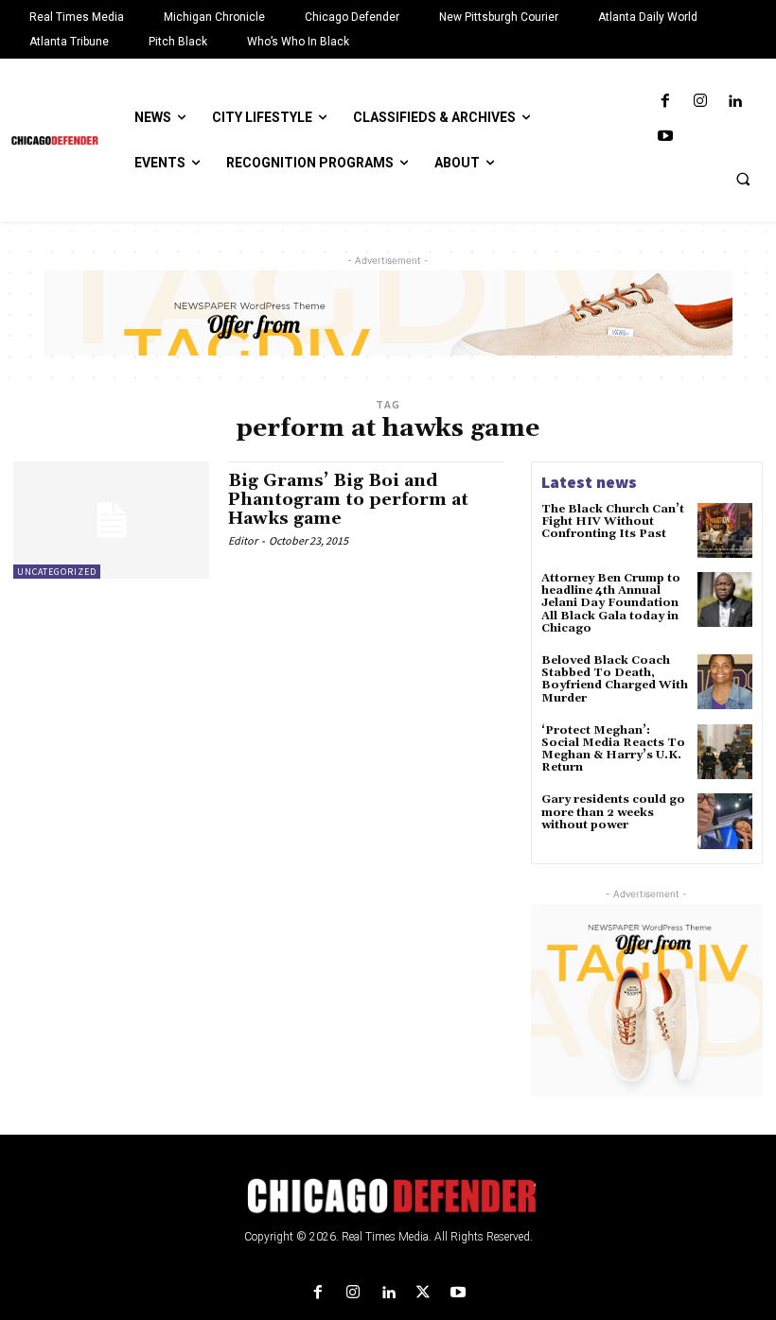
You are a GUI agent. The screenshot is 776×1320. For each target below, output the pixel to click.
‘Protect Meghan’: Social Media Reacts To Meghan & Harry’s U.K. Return (613, 749)
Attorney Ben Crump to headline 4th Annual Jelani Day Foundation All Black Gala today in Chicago (610, 603)
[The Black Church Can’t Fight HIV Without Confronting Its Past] (724, 530)
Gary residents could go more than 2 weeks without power (613, 811)
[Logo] (388, 1196)
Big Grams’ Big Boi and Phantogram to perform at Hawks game (348, 500)
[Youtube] (665, 136)
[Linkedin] (735, 101)
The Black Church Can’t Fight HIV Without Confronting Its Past (612, 521)
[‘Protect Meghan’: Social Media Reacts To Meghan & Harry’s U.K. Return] (724, 751)
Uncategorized (57, 571)
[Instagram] (700, 101)
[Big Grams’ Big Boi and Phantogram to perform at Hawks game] (111, 520)
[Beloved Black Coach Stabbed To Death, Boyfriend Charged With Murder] (724, 681)
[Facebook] (665, 101)
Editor (242, 540)
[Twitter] (423, 1293)
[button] (743, 178)
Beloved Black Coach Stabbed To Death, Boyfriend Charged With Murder (614, 679)
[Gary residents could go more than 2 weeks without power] (724, 820)
